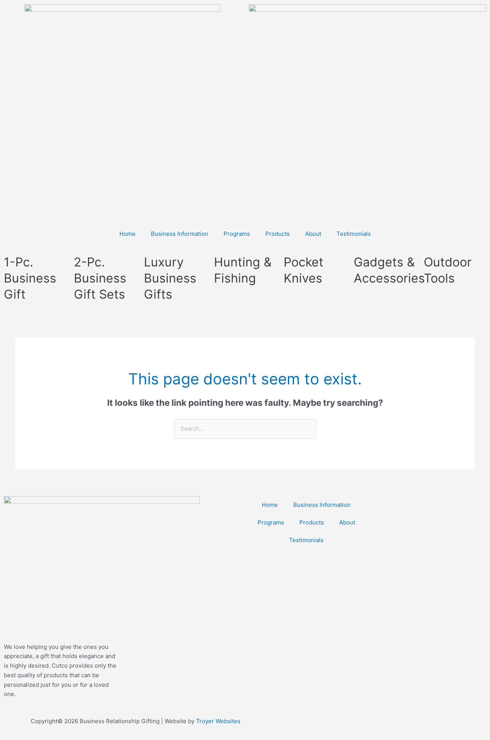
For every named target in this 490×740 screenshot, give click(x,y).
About (313, 233)
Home (127, 233)
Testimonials (353, 233)
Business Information (179, 233)
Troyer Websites (218, 721)
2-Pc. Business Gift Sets (100, 278)
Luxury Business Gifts (170, 278)
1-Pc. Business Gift (30, 278)
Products (277, 233)
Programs (237, 233)
